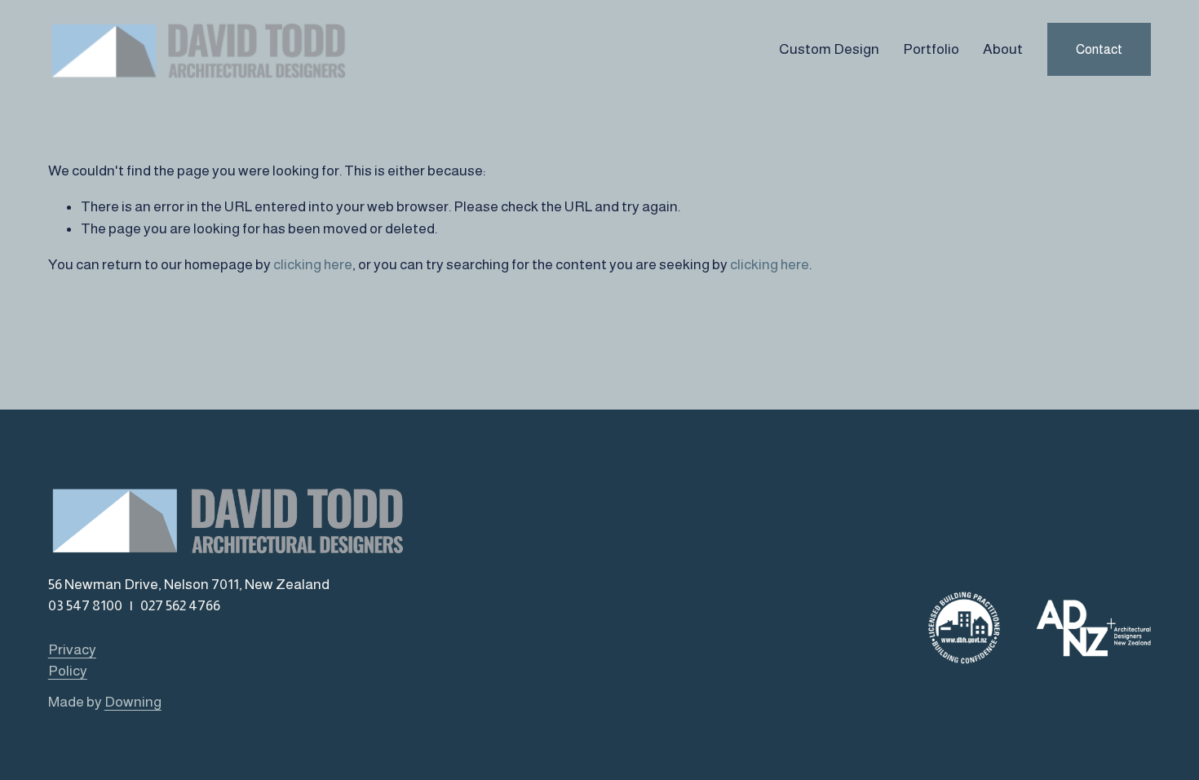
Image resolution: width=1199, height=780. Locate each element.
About (1003, 49)
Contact (1099, 49)
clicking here (312, 264)
